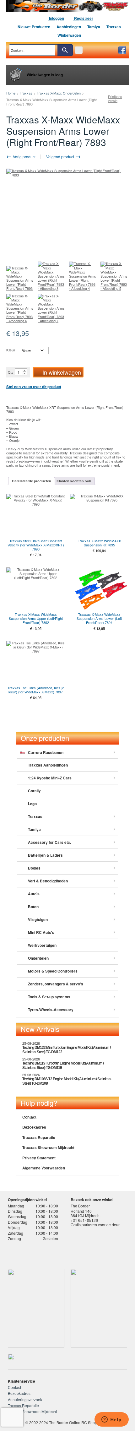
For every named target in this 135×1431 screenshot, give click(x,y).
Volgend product (60, 156)
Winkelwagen (69, 35)
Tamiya (93, 27)
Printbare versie (115, 99)
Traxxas (113, 27)
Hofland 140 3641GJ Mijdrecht (85, 1213)
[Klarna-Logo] (55, 1253)
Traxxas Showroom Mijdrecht (48, 1147)
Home (10, 92)
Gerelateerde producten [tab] (31, 481)
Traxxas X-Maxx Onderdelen (59, 92)
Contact (29, 1117)
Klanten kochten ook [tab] (74, 481)
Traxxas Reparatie (38, 1137)
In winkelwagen (61, 372)
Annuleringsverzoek (25, 1399)
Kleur (10, 350)
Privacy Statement (39, 1158)
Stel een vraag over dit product (33, 386)
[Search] (65, 50)
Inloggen (56, 18)
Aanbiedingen (69, 27)
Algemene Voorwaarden (43, 1168)
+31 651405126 (84, 1220)
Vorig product (23, 156)
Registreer (83, 18)
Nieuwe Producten (34, 27)
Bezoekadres (34, 1127)
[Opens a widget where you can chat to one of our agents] (111, 1420)
